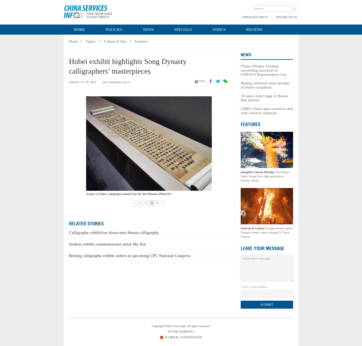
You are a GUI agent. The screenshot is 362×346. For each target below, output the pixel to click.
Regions (254, 29)
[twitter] (218, 81)
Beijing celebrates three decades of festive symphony (265, 85)
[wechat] (225, 81)
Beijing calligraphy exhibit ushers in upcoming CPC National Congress (129, 255)
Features (141, 41)
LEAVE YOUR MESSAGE (262, 248)
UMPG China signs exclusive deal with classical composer (267, 111)
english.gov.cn (286, 17)
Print (202, 81)
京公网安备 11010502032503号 (183, 337)
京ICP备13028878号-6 (181, 331)
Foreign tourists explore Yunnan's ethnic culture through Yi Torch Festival (267, 232)
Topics (218, 29)
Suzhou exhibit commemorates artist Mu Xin (107, 244)
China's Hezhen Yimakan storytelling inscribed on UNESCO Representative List (263, 70)
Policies (114, 29)
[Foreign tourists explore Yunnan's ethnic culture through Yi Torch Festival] (267, 206)
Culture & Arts (115, 41)
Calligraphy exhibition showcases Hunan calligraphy (114, 232)
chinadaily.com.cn (255, 17)
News (148, 29)
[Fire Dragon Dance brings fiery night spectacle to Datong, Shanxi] (267, 149)
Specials (183, 29)
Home (79, 29)
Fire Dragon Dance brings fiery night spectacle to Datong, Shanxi (265, 176)
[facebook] (211, 81)
